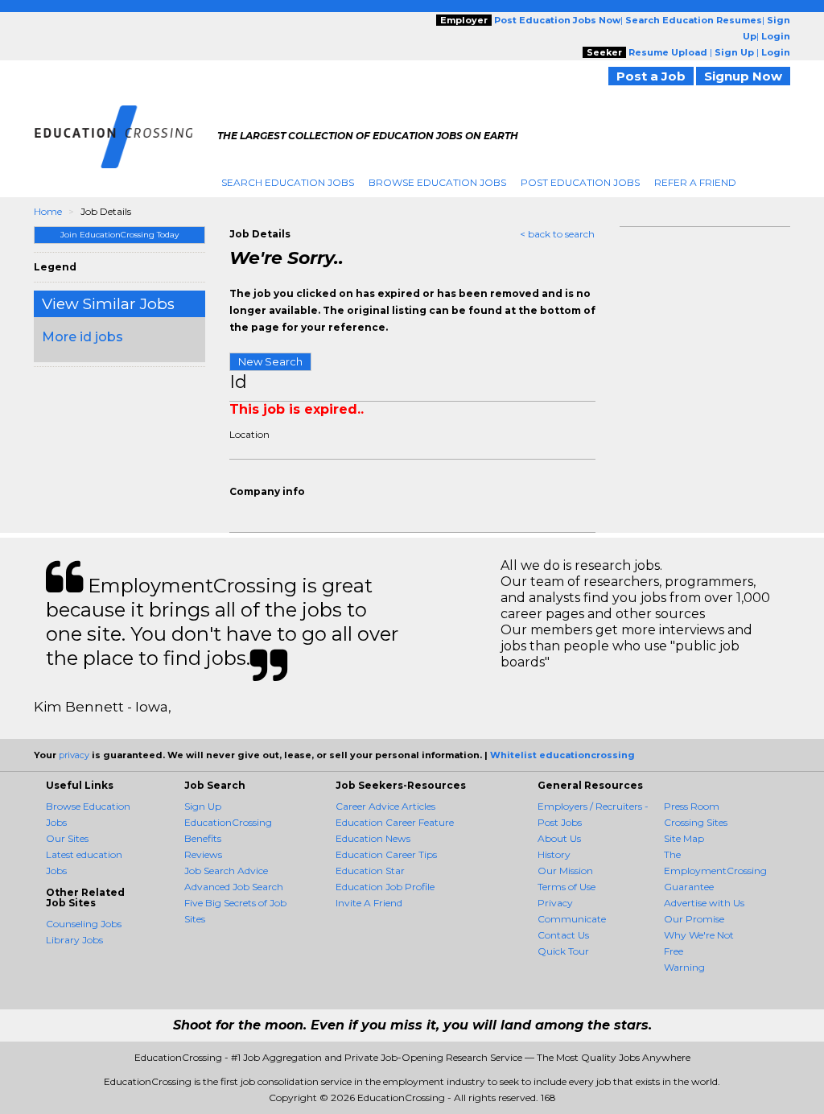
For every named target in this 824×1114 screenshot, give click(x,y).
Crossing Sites (695, 822)
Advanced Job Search (233, 887)
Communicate (572, 919)
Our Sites (67, 838)
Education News (373, 838)
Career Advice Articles (385, 806)
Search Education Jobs (287, 182)
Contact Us (563, 935)
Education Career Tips (386, 854)
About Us (559, 838)
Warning (684, 967)
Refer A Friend (695, 182)
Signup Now (743, 76)
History (554, 854)
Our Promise (694, 919)
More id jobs (82, 337)
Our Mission (565, 870)
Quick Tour (563, 951)
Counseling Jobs (84, 924)
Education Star (370, 870)
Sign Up (202, 806)
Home (48, 211)
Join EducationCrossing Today (119, 234)
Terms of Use (566, 887)
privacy (74, 755)
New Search (270, 361)
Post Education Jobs (580, 182)
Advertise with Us (704, 903)
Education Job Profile (385, 887)
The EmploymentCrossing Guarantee (715, 870)
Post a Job (651, 76)
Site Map (684, 838)
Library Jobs (74, 940)
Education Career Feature (395, 822)
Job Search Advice (226, 870)
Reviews (203, 854)
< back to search (557, 234)
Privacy (555, 903)
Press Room (691, 806)
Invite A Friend (369, 903)
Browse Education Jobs (437, 182)
